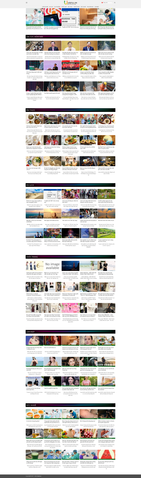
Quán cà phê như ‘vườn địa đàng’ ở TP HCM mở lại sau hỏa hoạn (52, 240)
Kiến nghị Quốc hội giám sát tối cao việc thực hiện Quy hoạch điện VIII (106, 93)
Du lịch (51, 6)
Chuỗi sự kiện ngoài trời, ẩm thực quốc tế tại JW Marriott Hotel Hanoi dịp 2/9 (105, 201)
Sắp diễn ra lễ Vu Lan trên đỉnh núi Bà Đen (33, 221)
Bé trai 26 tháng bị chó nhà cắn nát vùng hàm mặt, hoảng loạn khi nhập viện (52, 462)
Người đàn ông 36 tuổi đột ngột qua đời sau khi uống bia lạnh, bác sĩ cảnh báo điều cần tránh (34, 441)
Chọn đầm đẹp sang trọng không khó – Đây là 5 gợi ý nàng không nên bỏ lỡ (52, 294)
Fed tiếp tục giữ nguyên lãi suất (52, 93)
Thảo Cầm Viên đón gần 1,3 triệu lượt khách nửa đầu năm (34, 53)
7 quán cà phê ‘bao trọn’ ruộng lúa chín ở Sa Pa (105, 240)
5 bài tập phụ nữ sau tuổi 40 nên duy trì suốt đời (106, 369)
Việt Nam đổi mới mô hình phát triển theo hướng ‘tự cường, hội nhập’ (52, 53)
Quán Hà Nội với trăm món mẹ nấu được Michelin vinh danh (69, 168)
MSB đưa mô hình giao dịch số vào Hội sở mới (69, 72)
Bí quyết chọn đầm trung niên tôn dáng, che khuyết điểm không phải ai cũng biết (33, 315)
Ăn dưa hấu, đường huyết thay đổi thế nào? (106, 462)
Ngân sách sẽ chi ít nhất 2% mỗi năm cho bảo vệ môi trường (106, 53)
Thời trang (77, 6)
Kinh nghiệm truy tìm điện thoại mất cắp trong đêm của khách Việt (88, 240)
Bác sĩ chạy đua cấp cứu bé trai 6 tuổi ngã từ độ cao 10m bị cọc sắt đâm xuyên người (106, 27)
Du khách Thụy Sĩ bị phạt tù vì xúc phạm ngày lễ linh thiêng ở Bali (33, 240)
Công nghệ (45, 6)
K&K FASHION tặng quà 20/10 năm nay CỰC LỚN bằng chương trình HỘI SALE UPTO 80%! (70, 315)
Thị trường (57, 6)
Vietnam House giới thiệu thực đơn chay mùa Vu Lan (34, 126)
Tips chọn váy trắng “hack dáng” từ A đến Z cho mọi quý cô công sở (52, 315)
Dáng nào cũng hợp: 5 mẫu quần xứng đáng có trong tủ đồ (70, 294)
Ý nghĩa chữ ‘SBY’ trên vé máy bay (70, 27)
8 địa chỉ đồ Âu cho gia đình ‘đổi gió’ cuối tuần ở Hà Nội (106, 168)
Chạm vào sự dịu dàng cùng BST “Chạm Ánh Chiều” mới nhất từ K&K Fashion (70, 273)
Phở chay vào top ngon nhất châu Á (33, 168)
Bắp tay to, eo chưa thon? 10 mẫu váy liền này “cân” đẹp (51, 273)
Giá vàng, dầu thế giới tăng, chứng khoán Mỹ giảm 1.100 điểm (69, 93)
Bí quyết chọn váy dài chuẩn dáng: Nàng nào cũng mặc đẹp (105, 273)
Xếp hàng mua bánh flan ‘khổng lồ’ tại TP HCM (52, 147)
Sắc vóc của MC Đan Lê (50, 347)
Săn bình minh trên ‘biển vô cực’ (106, 220)
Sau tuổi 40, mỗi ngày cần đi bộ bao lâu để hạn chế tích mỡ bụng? (88, 389)
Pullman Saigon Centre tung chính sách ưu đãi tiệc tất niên (69, 147)
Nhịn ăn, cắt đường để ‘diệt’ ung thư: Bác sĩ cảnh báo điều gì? (70, 441)
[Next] (114, 19)
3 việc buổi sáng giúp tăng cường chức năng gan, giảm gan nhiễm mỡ (106, 441)
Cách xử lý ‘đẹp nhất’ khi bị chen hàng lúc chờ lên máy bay (88, 201)
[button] (26, 2)
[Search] (114, 2)
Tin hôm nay (90, 6)
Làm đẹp (97, 6)
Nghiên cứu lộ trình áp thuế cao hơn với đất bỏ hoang (88, 53)
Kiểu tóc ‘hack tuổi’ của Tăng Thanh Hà (69, 369)
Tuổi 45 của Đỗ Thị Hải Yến (51, 388)
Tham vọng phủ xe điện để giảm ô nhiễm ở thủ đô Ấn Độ (106, 72)
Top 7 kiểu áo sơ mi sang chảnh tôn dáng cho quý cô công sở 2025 (88, 315)
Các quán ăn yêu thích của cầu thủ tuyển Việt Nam (69, 126)
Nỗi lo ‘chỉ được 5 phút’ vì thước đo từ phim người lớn (106, 421)
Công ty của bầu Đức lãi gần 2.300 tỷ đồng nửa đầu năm (87, 72)
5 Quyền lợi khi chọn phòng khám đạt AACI (33, 389)
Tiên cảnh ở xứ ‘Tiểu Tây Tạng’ (69, 220)
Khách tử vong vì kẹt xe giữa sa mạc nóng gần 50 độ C (34, 201)
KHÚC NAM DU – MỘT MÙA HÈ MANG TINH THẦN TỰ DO (88, 273)
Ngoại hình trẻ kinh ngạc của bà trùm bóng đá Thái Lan (88, 348)
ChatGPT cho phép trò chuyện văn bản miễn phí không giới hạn (52, 27)
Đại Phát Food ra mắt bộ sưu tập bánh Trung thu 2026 (106, 147)
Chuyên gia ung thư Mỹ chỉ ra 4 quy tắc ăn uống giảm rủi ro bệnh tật (52, 441)
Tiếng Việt (105, 2)
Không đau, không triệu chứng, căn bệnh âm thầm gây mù (88, 462)
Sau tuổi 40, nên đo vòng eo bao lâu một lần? (106, 389)
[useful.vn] (70, 3)
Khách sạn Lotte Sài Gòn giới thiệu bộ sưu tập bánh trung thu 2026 (34, 147)
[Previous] (26, 19)
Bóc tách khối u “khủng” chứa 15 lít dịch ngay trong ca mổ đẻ (70, 462)
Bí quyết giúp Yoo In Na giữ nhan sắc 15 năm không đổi (52, 369)
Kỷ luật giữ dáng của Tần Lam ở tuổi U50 (34, 369)
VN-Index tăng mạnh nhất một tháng (34, 72)
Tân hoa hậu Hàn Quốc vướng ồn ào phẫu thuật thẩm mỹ (70, 389)
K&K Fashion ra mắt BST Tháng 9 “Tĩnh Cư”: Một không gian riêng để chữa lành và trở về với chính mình (88, 294)
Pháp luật (64, 6)
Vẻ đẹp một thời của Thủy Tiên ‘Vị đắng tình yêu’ (34, 348)
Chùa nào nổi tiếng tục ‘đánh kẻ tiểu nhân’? (70, 201)
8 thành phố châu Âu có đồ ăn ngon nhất (87, 147)
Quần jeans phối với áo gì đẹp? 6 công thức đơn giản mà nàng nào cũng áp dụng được (34, 273)
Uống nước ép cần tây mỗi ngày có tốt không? (34, 462)
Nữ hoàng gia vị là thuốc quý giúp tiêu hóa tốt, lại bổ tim (87, 441)
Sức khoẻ (83, 6)
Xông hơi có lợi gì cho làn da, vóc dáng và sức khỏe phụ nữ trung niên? (88, 27)
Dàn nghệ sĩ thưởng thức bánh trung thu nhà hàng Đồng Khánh (88, 126)
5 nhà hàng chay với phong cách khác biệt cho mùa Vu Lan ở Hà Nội (106, 126)
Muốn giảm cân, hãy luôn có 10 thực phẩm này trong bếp (106, 348)
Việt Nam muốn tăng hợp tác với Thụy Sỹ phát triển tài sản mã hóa (52, 72)
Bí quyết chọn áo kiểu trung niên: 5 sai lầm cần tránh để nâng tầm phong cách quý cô (106, 294)
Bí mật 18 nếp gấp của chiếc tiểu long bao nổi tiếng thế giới (52, 168)
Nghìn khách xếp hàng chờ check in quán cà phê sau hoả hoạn (52, 126)
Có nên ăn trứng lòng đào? (33, 421)
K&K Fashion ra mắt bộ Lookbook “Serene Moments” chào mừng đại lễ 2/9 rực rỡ (33, 294)
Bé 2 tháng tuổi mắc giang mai (87, 421)
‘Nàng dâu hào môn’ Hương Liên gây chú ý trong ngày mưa (88, 369)
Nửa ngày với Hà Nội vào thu (51, 220)
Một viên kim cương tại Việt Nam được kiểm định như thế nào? (87, 93)
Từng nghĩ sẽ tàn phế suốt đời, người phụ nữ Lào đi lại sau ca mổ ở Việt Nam (34, 27)
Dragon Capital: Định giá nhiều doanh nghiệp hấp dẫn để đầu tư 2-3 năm (34, 93)
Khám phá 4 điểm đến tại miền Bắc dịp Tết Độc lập (69, 240)
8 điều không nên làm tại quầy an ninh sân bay (88, 221)
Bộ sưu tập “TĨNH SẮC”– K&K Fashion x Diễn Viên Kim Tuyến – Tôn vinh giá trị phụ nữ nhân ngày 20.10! (106, 315)
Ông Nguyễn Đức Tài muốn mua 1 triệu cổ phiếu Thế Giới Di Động (70, 53)
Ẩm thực (70, 6)
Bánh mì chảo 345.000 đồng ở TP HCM (87, 168)
